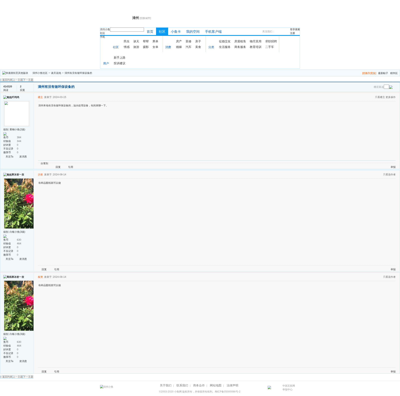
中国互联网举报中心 (288, 387)
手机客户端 (213, 31)
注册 (292, 33)
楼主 (40, 97)
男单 (155, 41)
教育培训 (255, 47)
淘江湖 (55, 163)
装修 (188, 41)
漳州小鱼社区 (40, 73)
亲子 (198, 41)
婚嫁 (179, 47)
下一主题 (28, 79)
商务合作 (199, 385)
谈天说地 (56, 73)
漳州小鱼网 (115, 18)
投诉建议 (119, 63)
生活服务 (225, 47)
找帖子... (105, 29)
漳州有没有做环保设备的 (78, 73)
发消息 (23, 156)
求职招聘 (271, 41)
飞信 (110, 163)
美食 (198, 47)
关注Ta (9, 156)
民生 (127, 41)
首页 (150, 31)
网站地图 (215, 385)
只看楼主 (380, 97)
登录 (292, 29)
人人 (80, 163)
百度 (95, 163)
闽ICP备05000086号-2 (227, 391)
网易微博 (90, 163)
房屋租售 (240, 41)
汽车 (188, 47)
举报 (393, 167)
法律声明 (232, 385)
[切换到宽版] (369, 73)
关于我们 (165, 385)
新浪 (60, 163)
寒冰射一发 (18, 174)
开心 (75, 163)
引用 (70, 167)
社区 (102, 33)
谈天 (136, 41)
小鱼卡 (176, 31)
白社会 (105, 163)
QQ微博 (65, 163)
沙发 (40, 174)
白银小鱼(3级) (17, 231)
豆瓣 (85, 163)
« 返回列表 (6, 79)
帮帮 (146, 41)
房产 (179, 41)
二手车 (269, 47)
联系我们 (182, 385)
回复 (377, 80)
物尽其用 (255, 41)
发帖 (392, 80)
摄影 (146, 47)
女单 (155, 47)
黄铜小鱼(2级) (17, 129)
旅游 (136, 47)
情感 (127, 47)
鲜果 (100, 163)
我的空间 (193, 31)
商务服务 (240, 47)
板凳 (40, 276)
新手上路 (119, 57)
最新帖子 (383, 73)
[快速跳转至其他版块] (15, 73)
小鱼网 (178, 391)
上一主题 (18, 79)
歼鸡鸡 (15, 97)
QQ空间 (70, 163)
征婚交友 (225, 41)
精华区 (394, 73)
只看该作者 (389, 174)
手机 (102, 36)
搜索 (297, 29)
